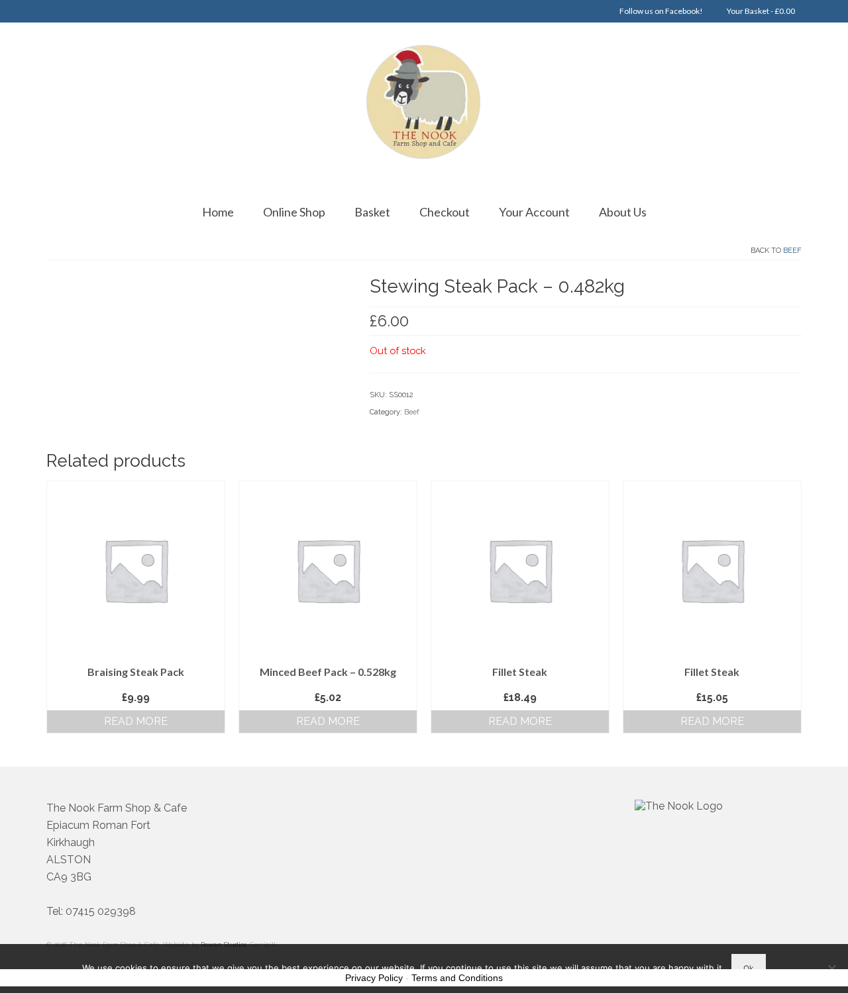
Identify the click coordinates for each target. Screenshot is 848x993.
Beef (792, 250)
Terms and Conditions (457, 977)
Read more (136, 721)
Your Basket (760, 11)
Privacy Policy (374, 977)
